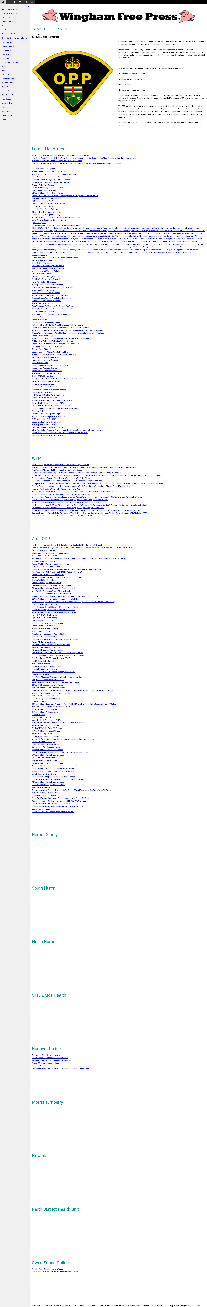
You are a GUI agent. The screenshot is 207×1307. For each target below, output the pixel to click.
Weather (5, 66)
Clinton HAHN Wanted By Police (44, 398)
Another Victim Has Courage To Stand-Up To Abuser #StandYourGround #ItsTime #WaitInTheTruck (71, 790)
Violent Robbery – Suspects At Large (46, 214)
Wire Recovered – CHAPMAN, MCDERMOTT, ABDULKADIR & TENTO (58, 572)
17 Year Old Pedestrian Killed (43, 384)
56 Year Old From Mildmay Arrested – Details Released (53, 588)
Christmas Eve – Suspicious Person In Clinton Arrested (53, 777)
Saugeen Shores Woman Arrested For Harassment (52, 298)
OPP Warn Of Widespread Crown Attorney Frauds (51, 591)
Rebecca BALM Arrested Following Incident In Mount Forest (55, 682)
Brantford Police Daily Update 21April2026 (48, 414)
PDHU (4, 119)
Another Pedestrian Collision (43, 185)
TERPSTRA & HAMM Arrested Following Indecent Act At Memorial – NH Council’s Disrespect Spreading (72, 690)
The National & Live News (10, 62)
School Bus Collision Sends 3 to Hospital (48, 575)
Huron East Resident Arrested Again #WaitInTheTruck (53, 812)
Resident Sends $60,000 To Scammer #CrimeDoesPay (53, 771)
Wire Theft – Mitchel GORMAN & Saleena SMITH (51, 707)
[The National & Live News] (32, 2)
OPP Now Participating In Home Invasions (48, 785)
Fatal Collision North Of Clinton (44, 674)
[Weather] (26, 2)
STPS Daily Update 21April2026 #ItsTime (48, 427)
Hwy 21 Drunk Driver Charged (43, 717)
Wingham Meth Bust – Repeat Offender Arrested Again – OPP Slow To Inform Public (65, 596)
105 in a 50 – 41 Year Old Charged (45, 201)
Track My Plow (6, 50)
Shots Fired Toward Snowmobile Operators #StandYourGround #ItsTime (60, 798)
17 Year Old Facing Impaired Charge (46, 731)
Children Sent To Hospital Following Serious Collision (52, 341)
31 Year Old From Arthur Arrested (45, 712)
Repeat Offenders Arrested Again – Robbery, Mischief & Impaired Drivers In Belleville (65, 196)
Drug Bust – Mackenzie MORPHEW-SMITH (48, 623)
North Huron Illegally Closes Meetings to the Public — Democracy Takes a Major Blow (65, 502)
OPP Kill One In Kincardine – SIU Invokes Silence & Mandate (55, 639)
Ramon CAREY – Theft (41, 631)
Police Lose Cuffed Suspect (43, 303)
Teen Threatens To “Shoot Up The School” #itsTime (52, 306)
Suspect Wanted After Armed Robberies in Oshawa (52, 400)
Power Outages (7, 54)
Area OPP (5, 87)
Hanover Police (7, 91)
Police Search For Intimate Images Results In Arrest (52, 287)
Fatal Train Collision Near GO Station (46, 381)
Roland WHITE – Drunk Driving (43, 642)
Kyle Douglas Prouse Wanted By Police (47, 346)
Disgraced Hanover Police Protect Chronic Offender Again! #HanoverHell (60, 1068)
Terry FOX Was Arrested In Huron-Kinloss (48, 680)
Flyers (4, 70)
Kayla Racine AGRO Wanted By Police (46, 271)
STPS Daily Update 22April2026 (44, 274)
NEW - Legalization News (10, 13)
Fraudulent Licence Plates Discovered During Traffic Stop (54, 354)
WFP (3, 26)
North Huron (6, 111)
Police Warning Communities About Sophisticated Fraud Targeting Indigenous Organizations (68, 333)
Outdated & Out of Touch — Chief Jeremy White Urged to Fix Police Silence (61, 478)
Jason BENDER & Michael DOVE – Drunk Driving (50, 553)
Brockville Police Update (41, 411)
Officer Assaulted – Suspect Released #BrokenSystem (53, 769)
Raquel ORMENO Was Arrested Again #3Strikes (50, 564)
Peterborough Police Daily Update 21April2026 (50, 365)
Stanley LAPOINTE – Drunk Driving (45, 629)
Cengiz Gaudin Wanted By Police (44, 336)
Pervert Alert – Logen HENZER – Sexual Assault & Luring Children (57, 653)
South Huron (6, 107)
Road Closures (7, 42)
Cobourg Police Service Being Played (46, 422)
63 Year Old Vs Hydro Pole (42, 733)
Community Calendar (9, 79)
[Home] (3, 2)
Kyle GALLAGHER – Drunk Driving (45, 793)
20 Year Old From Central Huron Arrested (48, 782)
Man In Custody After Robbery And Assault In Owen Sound (55, 1272)
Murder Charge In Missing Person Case (47, 276)
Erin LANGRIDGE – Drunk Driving (44, 760)
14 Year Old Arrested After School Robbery (49, 390)
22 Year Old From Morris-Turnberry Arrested (49, 688)
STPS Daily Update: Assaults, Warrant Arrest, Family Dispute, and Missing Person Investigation (69, 430)
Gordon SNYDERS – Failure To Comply (47, 728)
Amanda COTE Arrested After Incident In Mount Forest (53, 593)
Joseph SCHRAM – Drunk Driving (45, 580)
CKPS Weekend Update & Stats (44, 190)
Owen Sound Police (8, 95)
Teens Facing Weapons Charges (44, 368)
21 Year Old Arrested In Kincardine (45, 736)
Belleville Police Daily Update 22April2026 (47, 322)
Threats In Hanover (39, 1066)
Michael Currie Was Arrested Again (45, 357)
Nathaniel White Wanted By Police (45, 209)
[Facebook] (14, 2)
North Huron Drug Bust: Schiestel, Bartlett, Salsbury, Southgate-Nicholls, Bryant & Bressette (67, 330)
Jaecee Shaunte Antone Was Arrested (47, 371)
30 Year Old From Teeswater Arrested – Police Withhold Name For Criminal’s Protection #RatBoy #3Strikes (74, 704)
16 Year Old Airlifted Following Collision (47, 666)
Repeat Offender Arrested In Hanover (46, 301)
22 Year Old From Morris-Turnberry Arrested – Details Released (56, 599)
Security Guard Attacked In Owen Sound (47, 284)
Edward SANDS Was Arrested (43, 663)
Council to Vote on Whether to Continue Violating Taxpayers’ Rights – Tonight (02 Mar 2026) (68, 508)
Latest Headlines (7, 22)
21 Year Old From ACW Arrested (44, 709)
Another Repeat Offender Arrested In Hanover (50, 295)
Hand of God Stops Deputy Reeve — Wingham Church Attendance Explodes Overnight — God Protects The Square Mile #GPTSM (82, 548)
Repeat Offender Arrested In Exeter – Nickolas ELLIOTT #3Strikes (57, 577)
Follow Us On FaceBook (9, 34)
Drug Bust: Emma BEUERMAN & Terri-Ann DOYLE (51, 658)
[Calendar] (20, 2)
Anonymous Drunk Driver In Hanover (46, 293)
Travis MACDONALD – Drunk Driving (46, 567)
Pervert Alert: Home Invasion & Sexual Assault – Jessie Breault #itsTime (60, 328)
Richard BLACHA (38, 715)
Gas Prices (5, 75)
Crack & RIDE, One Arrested (42, 263)
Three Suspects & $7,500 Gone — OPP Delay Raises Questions (56, 607)
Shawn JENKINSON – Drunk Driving (45, 604)
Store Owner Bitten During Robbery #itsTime (49, 220)
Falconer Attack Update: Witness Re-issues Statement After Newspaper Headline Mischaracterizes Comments (75, 492)
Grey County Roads (8, 46)
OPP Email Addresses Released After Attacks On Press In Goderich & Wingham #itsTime (67, 481)
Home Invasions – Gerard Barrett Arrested (48, 204)
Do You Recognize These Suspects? (46, 699)
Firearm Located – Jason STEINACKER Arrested (51, 645)
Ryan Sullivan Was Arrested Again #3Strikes (49, 634)
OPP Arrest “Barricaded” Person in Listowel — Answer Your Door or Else (60, 677)
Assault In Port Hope (40, 363)
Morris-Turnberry (7, 103)
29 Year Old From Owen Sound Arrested (47, 763)
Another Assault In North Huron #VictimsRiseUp (51, 803)
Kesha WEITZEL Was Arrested (44, 795)
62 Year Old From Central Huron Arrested (48, 755)
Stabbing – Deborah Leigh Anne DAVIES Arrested (51, 180)
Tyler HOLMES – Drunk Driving (43, 620)
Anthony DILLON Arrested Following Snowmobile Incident (54, 766)
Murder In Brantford (39, 320)
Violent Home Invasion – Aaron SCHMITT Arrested (52, 693)
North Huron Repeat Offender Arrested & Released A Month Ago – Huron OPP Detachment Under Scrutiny (73, 602)
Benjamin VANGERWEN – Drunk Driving (47, 647)
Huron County (6, 99)
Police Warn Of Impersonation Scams (47, 373)
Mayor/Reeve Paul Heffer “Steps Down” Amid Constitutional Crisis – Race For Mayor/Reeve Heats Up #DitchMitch (76, 163)
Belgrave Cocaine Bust (41, 809)
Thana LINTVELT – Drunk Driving (44, 669)
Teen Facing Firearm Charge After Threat (48, 266)
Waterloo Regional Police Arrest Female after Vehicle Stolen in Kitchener (60, 338)
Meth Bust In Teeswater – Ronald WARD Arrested (51, 585)
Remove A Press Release (10, 9)
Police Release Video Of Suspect (45, 360)
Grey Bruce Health (8, 115)
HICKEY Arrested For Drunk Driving (45, 744)
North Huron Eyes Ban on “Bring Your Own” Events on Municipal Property (60, 155)
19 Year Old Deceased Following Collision (48, 650)
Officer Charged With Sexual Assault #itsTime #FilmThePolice (56, 408)
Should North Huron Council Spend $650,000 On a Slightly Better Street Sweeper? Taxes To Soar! (70, 500)
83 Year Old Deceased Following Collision (48, 685)
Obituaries (5, 58)
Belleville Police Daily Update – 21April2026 (48, 416)
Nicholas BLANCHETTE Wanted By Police (48, 395)
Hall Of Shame (6, 18)
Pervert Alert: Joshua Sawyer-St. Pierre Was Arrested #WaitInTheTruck (60, 433)
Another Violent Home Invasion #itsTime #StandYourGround (56, 217)
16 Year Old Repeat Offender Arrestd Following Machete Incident (57, 325)
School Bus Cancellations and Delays (14, 38)
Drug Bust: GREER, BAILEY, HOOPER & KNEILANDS (51, 406)
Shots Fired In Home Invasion (43, 290)
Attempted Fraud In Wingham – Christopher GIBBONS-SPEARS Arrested (60, 801)
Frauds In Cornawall (39, 317)
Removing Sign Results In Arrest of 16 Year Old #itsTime (54, 314)
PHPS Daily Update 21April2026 (44, 419)
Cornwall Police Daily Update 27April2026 (48, 188)
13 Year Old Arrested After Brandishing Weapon (50, 182)
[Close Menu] (28, 6)
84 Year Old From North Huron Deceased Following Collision (55, 612)
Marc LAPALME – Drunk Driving (44, 774)
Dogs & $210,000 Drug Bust (42, 376)
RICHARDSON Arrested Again (43, 742)
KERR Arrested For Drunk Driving (44, 556)
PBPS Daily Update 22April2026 (44, 282)
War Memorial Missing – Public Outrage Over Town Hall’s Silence (57, 161)
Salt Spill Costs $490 (40, 701)
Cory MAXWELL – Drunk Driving (44, 626)
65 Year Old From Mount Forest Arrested (48, 725)
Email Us (5, 30)
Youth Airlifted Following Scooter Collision (48, 177)
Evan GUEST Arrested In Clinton (44, 758)
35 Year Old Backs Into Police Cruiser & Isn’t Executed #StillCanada (58, 723)
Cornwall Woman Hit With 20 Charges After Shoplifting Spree (56, 225)
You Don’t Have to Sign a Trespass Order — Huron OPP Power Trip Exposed (61, 494)
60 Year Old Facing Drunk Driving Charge (47, 193)
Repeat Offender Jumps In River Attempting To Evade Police (55, 344)
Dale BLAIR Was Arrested (42, 392)
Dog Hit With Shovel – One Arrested (46, 279)
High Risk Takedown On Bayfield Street (47, 198)
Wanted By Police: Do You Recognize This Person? (52, 309)
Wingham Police (7, 83)
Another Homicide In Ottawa (43, 206)
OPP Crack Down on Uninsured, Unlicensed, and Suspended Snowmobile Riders (63, 739)
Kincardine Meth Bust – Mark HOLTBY (46, 720)
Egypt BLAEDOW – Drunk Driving (44, 615)
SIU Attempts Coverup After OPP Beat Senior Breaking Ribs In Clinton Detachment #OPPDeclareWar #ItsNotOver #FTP (78, 559)
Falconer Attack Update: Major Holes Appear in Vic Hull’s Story (56, 489)
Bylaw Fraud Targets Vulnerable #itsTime (48, 268)
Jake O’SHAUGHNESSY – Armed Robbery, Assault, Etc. (53, 672)
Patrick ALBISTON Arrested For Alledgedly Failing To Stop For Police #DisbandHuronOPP (66, 569)
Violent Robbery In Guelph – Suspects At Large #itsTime (54, 174)
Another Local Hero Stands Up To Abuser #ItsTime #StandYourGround (60, 752)
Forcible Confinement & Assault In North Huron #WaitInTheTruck (57, 806)
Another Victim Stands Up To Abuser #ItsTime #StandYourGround (58, 779)
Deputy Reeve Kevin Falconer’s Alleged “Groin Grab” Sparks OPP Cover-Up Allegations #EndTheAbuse (71, 516)
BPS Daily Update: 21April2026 (43, 425)
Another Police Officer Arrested (44, 349)
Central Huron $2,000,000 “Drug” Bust (46, 583)
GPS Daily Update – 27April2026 (44, 169)
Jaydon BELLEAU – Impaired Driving (46, 747)
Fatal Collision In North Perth (43, 661)
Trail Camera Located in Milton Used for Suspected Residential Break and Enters (63, 379)
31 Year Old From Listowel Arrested (46, 696)
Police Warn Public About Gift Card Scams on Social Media (55, 258)
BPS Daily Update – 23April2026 (44, 260)
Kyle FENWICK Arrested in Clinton (45, 787)
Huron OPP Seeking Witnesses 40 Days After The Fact (53, 610)
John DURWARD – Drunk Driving (44, 561)
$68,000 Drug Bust (39, 223)
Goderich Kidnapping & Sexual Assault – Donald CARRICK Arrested (58, 655)
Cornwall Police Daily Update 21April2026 (48, 403)
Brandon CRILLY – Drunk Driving (44, 637)
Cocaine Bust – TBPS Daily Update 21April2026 (50, 352)
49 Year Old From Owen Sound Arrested (47, 750)
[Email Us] (9, 2)
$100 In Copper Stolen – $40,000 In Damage (49, 171)
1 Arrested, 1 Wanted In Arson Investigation (49, 435)
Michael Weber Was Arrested (43, 550)
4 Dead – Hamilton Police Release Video (47, 212)
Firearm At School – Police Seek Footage (48, 387)
